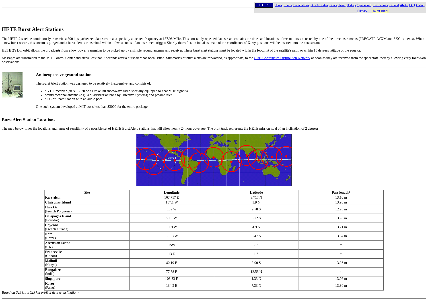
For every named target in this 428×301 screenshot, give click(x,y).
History (351, 5)
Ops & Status (319, 5)
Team (342, 5)
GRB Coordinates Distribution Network (282, 58)
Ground (394, 5)
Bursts (288, 5)
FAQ (412, 5)
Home (278, 5)
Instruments (380, 5)
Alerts (404, 5)
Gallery (420, 5)
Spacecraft (364, 5)
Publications (301, 5)
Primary (362, 10)
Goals (333, 5)
